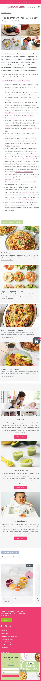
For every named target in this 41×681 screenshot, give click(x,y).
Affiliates (4, 648)
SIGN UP (6, 620)
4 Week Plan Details (11, 665)
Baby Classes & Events (9, 636)
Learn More (20, 437)
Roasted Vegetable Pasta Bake (12, 330)
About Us (4, 630)
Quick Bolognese (7, 253)
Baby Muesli (9, 113)
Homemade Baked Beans (28, 192)
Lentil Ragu (24, 141)
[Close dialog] (39, 654)
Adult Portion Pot (29, 159)
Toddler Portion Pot (12, 146)
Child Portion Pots (28, 200)
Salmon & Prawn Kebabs (10, 369)
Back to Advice (6, 13)
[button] (2, 7)
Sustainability (6, 642)
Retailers (4, 633)
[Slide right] (37, 563)
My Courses (31, 7)
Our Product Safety (7, 645)
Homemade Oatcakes (12, 179)
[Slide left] (35, 563)
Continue (11, 676)
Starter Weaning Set (10, 599)
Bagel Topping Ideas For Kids (12, 292)
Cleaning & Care (7, 639)
